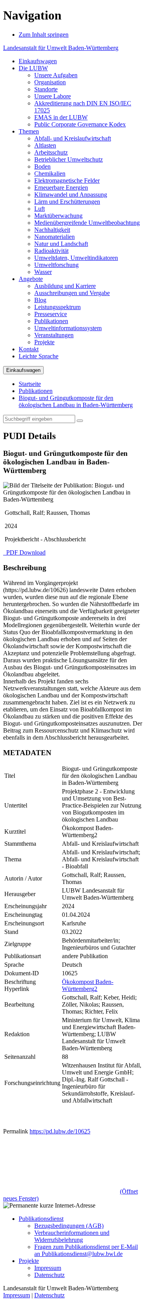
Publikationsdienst (41, 1218)
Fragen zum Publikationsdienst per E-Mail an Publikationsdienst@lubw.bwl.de (86, 1250)
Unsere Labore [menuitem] (52, 96)
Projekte (29, 1261)
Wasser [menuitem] (43, 272)
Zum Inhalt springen (44, 34)
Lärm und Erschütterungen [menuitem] (67, 201)
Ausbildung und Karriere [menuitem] (65, 286)
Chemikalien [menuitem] (49, 173)
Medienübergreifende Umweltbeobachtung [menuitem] (87, 222)
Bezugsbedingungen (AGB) (69, 1225)
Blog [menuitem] (40, 300)
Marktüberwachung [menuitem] (58, 215)
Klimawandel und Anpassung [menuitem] (70, 194)
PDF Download (25, 552)
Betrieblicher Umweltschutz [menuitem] (68, 159)
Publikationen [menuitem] (51, 321)
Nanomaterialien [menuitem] (54, 236)
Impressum (47, 1268)
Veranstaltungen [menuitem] (54, 335)
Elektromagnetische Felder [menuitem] (67, 180)
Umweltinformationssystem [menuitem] (68, 328)
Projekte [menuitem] (44, 342)
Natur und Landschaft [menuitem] (61, 243)
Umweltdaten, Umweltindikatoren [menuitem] (76, 257)
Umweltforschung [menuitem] (56, 264)
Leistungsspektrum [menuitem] (57, 307)
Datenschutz (49, 1275)
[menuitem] (38, 61)
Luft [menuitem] (39, 208)
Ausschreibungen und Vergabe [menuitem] (72, 293)
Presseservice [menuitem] (50, 314)
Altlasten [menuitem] (45, 145)
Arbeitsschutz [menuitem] (51, 152)
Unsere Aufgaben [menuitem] (55, 75)
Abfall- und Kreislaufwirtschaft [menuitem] (72, 138)
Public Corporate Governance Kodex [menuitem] (80, 124)
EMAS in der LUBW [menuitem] (61, 117)
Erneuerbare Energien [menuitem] (61, 187)
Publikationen (36, 391)
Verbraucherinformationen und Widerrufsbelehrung (71, 1236)
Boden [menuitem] (42, 166)
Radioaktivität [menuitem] (51, 250)
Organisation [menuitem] (50, 82)
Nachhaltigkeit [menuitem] (52, 229)
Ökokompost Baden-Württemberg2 (87, 985)
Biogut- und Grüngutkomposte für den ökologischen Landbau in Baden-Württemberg (76, 401)
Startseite (30, 384)
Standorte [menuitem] (46, 89)
